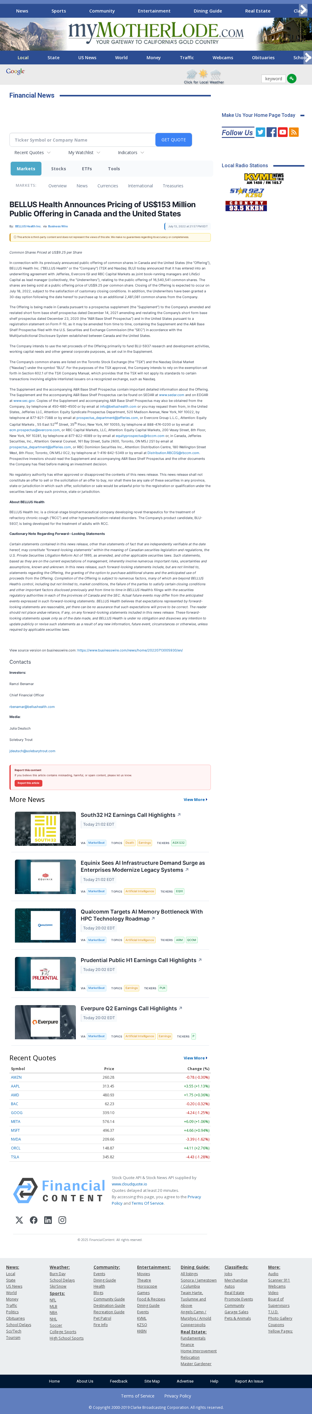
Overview (57, 186)
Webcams (223, 57)
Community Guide (109, 1299)
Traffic (187, 57)
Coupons (276, 1324)
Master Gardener (196, 1363)
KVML (142, 1318)
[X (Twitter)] (19, 1221)
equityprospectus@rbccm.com (140, 436)
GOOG (17, 1112)
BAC (14, 1103)
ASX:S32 (178, 842)
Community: (107, 1267)
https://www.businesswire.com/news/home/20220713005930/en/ (130, 650)
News (22, 11)
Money (154, 57)
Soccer (56, 1325)
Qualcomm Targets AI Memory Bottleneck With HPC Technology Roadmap (142, 915)
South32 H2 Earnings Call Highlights (131, 815)
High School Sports (66, 1338)
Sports (58, 11)
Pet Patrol (102, 1318)
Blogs (98, 1292)
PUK (162, 988)
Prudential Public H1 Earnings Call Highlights (141, 960)
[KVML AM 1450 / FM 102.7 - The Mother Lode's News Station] (264, 177)
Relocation (190, 1357)
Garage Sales (236, 1312)
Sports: (57, 1293)
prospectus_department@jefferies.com (107, 418)
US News (87, 57)
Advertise (185, 1381)
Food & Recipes (151, 1299)
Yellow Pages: (280, 1331)
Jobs (228, 1273)
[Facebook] (33, 1221)
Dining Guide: (195, 1267)
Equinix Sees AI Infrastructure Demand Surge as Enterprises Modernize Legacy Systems (143, 866)
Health (99, 1286)
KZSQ (142, 1324)
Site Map (152, 1381)
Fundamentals (193, 1338)
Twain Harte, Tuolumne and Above (193, 1299)
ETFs (87, 168)
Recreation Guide (109, 1312)
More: (274, 1267)
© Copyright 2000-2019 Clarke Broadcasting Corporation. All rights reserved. (156, 1407)
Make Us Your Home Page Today (258, 115)
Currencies (108, 186)
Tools (114, 168)
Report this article (28, 783)
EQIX (179, 891)
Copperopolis (193, 1324)
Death (130, 842)
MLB (53, 1306)
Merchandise (236, 1280)
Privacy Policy (177, 1396)
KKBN (142, 1331)
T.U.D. (273, 1312)
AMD (15, 1095)
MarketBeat (96, 842)
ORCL (15, 1148)
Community (102, 11)
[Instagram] (62, 1221)
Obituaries (263, 57)
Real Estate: (194, 1332)
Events (99, 1273)
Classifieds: (236, 1267)
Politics (12, 1312)
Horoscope (147, 1286)
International (140, 186)
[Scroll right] (303, 9)
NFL (53, 1300)
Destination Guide (109, 1305)
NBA (53, 1312)
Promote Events (239, 1299)
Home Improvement (199, 1351)
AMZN (16, 1077)
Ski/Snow (58, 1286)
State (53, 57)
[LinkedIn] (48, 1221)
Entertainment (154, 11)
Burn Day (58, 1273)
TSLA (15, 1157)
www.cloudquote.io (129, 1184)
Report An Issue (249, 1381)
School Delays (18, 1324)
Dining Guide (208, 11)
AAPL (15, 1086)
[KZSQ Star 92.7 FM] (244, 191)
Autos (230, 1286)
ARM (179, 940)
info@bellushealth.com (118, 406)
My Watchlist (81, 152)
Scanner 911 (279, 1280)
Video (273, 1292)
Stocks (58, 168)
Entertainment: (154, 1267)
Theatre (144, 1280)
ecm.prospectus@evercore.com (34, 430)
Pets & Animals (238, 1318)
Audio (273, 1273)
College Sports (63, 1331)
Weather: (60, 1267)
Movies (143, 1273)
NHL (53, 1319)
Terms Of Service (148, 1203)
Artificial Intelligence (140, 891)
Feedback (119, 1381)
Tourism (13, 1337)
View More (194, 799)
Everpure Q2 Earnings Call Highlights (132, 1008)
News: (12, 1267)
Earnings (145, 842)
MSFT (15, 1130)
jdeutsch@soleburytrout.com (32, 751)
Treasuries (173, 186)
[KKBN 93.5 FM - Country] (246, 204)
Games (143, 1292)
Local (23, 57)
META (15, 1121)
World (121, 57)
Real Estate (258, 11)
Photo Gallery (280, 1318)
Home (54, 1381)
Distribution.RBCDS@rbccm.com (173, 453)
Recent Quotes (29, 152)
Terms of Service (137, 1396)
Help (214, 1381)
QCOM (191, 940)
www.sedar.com (171, 395)
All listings (189, 1273)
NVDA (16, 1139)
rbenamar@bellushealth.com (32, 707)
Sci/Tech (13, 1331)
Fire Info (101, 1324)
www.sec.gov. (25, 401)
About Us (84, 1381)
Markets (26, 168)
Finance (187, 1344)
